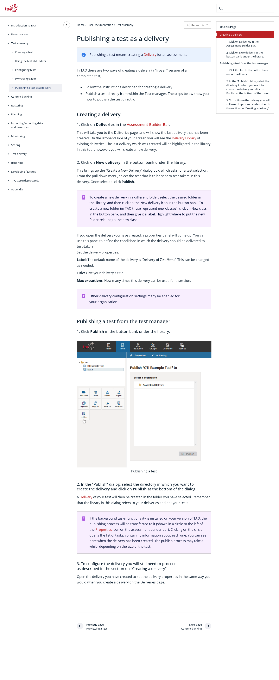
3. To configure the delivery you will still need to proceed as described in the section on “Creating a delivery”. (248, 104)
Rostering (17, 105)
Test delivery (19, 154)
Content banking (21, 96)
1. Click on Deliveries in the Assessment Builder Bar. (242, 44)
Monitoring (18, 136)
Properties (103, 529)
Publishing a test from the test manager (244, 63)
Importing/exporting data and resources (27, 125)
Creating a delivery (231, 34)
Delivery (150, 54)
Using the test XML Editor (30, 61)
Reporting (17, 163)
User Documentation (100, 25)
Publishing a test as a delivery (33, 88)
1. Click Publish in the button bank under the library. (247, 72)
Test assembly (19, 43)
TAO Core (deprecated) (25, 180)
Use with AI (197, 25)
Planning (16, 114)
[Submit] (221, 8)
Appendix (17, 189)
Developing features (23, 171)
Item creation (19, 34)
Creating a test (24, 52)
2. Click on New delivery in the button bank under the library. (245, 55)
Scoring (15, 145)
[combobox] (245, 8)
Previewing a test (25, 79)
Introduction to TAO (23, 25)
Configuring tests (25, 70)
